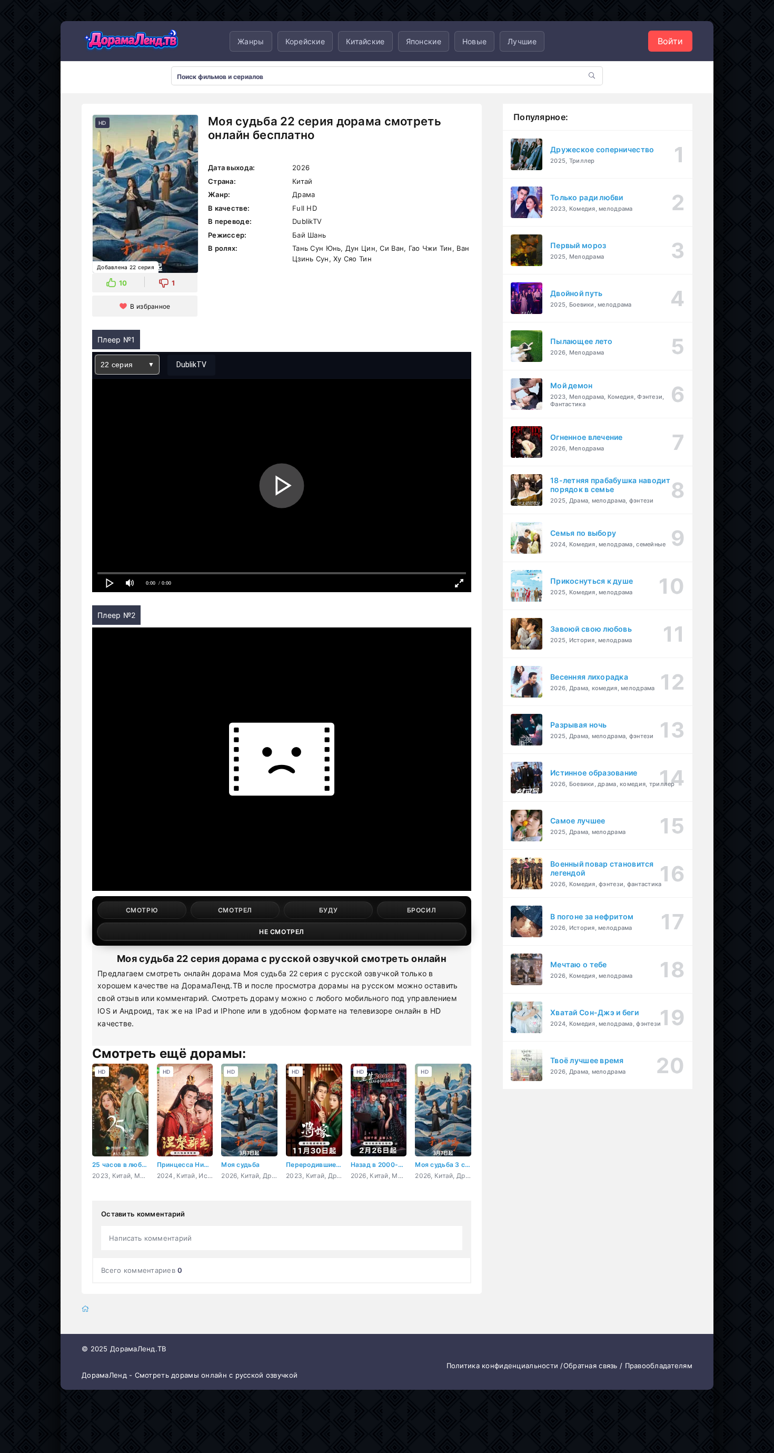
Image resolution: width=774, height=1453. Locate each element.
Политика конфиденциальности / (504, 1365)
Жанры (250, 41)
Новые (474, 41)
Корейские (305, 41)
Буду (328, 910)
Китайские (365, 41)
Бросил (421, 910)
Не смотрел (281, 932)
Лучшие (522, 41)
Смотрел (235, 910)
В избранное (150, 306)
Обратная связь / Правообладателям (627, 1365)
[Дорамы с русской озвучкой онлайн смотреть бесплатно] (132, 41)
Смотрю (142, 910)
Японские (423, 41)
